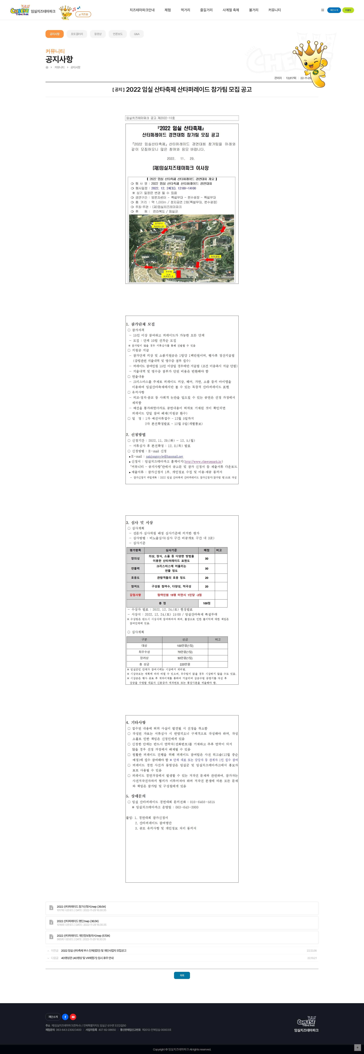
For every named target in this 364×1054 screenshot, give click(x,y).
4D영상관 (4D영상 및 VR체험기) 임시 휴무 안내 (87, 958)
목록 (182, 975)
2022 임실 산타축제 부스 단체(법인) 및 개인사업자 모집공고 (93, 950)
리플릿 (348, 10)
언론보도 (118, 34)
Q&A (136, 34)
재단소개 (334, 10)
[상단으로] (357, 1047)
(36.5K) (78, 921)
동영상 (98, 34)
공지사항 (54, 34)
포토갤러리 (77, 34)
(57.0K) (83, 935)
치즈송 (84, 14)
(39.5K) (81, 906)
